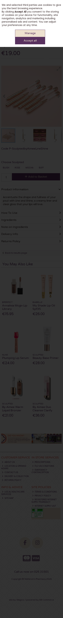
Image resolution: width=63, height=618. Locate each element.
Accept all (30, 40)
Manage (30, 33)
